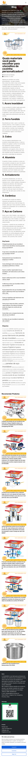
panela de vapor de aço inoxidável (18, 359)
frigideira (11, 347)
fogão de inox (12, 342)
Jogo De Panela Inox (7, 728)
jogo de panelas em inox (13, 355)
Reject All (14, 754)
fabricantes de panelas (20, 338)
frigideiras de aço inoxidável (17, 353)
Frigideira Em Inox (6, 732)
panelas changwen (7, 361)
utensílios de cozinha (8, 382)
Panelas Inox (5, 726)
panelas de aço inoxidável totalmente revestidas (12, 370)
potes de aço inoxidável (9, 378)
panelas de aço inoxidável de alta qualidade (15, 369)
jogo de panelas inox (20, 355)
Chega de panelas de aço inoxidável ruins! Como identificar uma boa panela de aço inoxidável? (13, 245)
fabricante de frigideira (11, 333)
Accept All (14, 747)
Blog (6, 27)
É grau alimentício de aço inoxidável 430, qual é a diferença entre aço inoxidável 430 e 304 (13, 291)
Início (3, 27)
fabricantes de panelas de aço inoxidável (12, 340)
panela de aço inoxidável (11, 357)
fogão (23, 340)
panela (4, 357)
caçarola (16, 328)
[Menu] (25, 2)
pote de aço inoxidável (17, 375)
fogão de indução (5, 342)
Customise (14, 750)
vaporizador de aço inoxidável (16, 384)
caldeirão (11, 328)
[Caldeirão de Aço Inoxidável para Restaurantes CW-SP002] (14, 650)
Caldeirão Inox (5, 730)
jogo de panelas (5, 355)
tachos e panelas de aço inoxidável (16, 380)
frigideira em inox (14, 351)
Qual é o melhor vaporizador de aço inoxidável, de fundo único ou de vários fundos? (13, 271)
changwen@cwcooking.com (12, 693)
